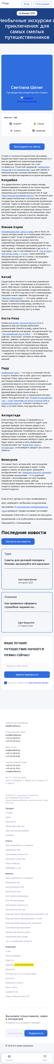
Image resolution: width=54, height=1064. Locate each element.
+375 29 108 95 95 (13, 753)
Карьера (19, 964)
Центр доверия (13, 955)
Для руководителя (15, 887)
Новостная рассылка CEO (18, 996)
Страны (9, 812)
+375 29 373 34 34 (13, 741)
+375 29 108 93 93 (13, 738)
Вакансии (10, 969)
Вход (26, 3)
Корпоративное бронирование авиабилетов (27, 914)
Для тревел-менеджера (17, 896)
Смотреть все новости (18, 541)
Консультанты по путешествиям (21, 973)
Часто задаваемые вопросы (19, 941)
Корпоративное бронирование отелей (24, 918)
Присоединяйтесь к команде (19, 845)
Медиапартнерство (15, 826)
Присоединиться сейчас (27, 146)
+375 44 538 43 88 (13, 756)
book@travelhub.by (13, 735)
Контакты (10, 978)
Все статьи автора (27, 101)
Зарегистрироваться (27, 674)
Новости (10, 960)
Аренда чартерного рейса (18, 932)
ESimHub (10, 835)
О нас (8, 951)
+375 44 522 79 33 (13, 768)
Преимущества (13, 849)
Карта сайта (11, 987)
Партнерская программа (17, 830)
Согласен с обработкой (28, 682)
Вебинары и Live (13, 868)
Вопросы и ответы (14, 982)
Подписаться (36, 1033)
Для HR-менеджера (15, 900)
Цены (8, 817)
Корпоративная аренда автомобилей (23, 923)
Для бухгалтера (13, 891)
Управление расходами (17, 936)
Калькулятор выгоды (16, 858)
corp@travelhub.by (13, 771)
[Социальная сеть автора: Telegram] (27, 98)
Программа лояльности (17, 854)
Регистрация (42, 3)
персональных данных (38, 682)
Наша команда (13, 863)
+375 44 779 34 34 (13, 765)
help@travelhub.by (13, 726)
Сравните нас (12, 991)
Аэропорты (11, 821)
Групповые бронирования (18, 927)
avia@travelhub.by (13, 750)
